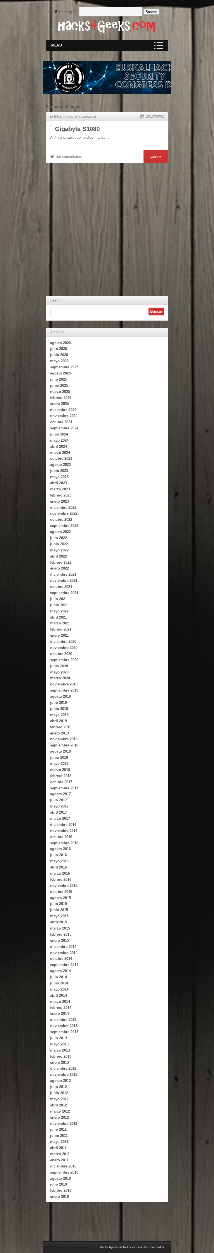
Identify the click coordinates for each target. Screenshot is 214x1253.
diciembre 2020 (63, 641)
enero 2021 (59, 635)
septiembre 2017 (64, 788)
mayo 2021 (59, 611)
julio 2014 (58, 977)
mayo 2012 (59, 1099)
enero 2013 (59, 1062)
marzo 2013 (60, 1050)
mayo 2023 (59, 477)
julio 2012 (58, 1087)
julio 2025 (58, 379)
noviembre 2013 (63, 1026)
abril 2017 (58, 812)
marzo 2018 (60, 770)
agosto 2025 (60, 373)
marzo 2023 (60, 489)
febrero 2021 (60, 629)
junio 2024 (59, 434)
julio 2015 (58, 904)
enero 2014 (59, 1013)
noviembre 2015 (63, 886)
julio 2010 (58, 1184)
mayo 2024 (59, 440)
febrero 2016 (60, 879)
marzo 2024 (60, 453)
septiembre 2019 (64, 690)
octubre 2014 (61, 959)
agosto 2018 (60, 751)
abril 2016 (58, 867)
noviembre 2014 (63, 953)
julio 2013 (58, 1038)
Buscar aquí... (66, 12)
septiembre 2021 (64, 593)
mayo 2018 (59, 763)
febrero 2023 (60, 495)
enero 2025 (59, 404)
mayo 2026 (59, 361)
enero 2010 (59, 1196)
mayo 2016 (59, 861)
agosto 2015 (60, 898)
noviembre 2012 (63, 1074)
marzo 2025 (60, 392)
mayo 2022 (59, 550)
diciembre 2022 (63, 507)
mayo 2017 (59, 806)
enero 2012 (59, 1117)
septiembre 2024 (64, 428)
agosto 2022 (60, 532)
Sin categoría (85, 116)
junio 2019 (59, 709)
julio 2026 (58, 349)
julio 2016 (58, 855)
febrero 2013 (60, 1056)
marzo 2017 (60, 818)
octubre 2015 (61, 892)
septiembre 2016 (64, 843)
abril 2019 (58, 721)
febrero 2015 (60, 934)
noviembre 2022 (63, 513)
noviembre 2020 (63, 648)
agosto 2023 (60, 465)
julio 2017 (58, 800)
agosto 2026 (60, 343)
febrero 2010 (60, 1190)
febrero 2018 (60, 776)
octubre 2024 (61, 422)
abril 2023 (58, 483)
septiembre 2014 (64, 965)
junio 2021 (59, 605)
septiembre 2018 (64, 745)
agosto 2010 (60, 1178)
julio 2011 (58, 1129)
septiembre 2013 (64, 1032)
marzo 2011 (60, 1154)
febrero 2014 (60, 1008)
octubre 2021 (61, 587)
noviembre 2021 (63, 580)
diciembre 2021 (63, 574)
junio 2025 (59, 385)
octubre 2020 (61, 654)
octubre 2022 (61, 519)
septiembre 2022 (64, 526)
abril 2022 (58, 556)
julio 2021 (58, 599)
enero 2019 (59, 733)
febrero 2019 (60, 727)
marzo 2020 (60, 678)
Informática (63, 116)
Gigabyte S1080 (77, 128)
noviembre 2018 (63, 739)
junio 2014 (59, 983)
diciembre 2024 (63, 410)
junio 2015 (59, 910)
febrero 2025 (60, 398)
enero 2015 (59, 940)
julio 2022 (58, 538)
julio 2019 (58, 702)
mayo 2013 (59, 1044)
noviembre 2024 (63, 416)
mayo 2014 (59, 989)
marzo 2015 (60, 928)
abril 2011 (58, 1148)
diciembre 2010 (63, 1166)
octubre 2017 (61, 782)
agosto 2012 (60, 1081)
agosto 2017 (60, 794)
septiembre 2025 (64, 367)
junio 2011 (59, 1135)
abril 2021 (58, 617)
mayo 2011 (59, 1142)
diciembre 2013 (63, 1020)
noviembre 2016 (63, 831)
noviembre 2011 (63, 1123)
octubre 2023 (61, 458)
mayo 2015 (59, 916)
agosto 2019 (60, 696)
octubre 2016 (61, 837)
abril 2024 (58, 446)
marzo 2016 (60, 873)
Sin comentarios (69, 156)
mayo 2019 (59, 715)
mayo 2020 (59, 672)
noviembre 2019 (63, 684)
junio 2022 (59, 544)
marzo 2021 (60, 623)
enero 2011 (59, 1160)
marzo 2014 (60, 1001)
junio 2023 (59, 471)
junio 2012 (59, 1093)
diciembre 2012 (63, 1068)
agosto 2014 (60, 971)
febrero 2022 (60, 562)
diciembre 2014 (63, 947)
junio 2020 (59, 666)
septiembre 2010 (64, 1172)
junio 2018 (59, 757)
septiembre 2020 (64, 660)
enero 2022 (59, 568)
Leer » (155, 156)
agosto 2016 (60, 849)
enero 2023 (59, 501)
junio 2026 (59, 355)
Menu (56, 45)
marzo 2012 (60, 1111)
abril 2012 (58, 1105)
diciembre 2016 (63, 825)
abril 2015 (58, 922)
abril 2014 (58, 995)
